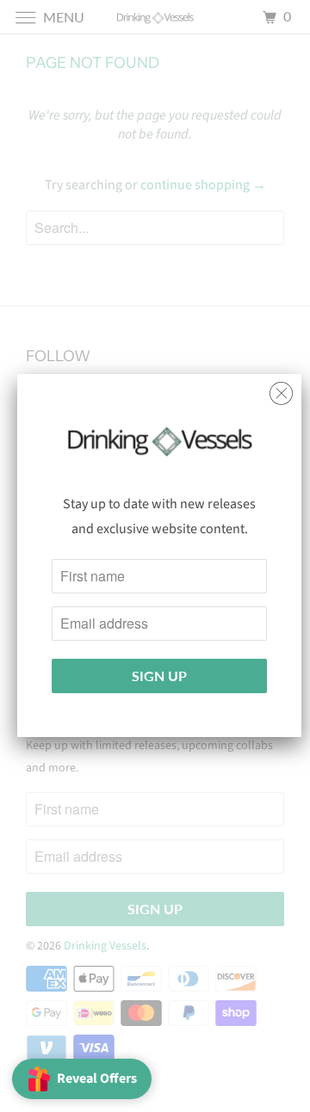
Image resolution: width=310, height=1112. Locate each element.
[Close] (281, 389)
